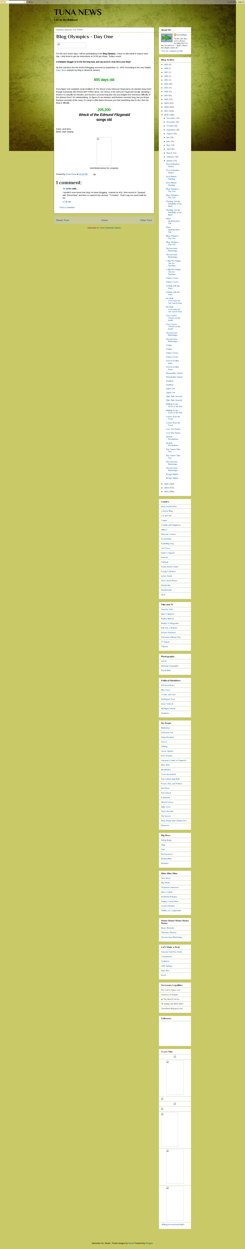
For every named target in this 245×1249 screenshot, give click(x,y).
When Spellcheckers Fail (173, 221)
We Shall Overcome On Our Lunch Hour (174, 300)
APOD (163, 661)
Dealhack (165, 961)
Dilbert (164, 529)
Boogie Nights (172, 474)
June (169, 141)
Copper (164, 520)
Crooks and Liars (168, 694)
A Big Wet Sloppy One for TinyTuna (173, 263)
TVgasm (164, 646)
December (171, 118)
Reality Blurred (167, 618)
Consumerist (166, 956)
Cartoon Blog (167, 511)
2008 (166, 107)
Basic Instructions (169, 506)
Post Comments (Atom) (110, 228)
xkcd (163, 594)
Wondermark (166, 590)
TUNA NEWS (78, 12)
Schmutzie (165, 797)
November (171, 122)
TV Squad (165, 642)
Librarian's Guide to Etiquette (173, 760)
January (170, 160)
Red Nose (165, 788)
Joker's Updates (167, 614)
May (169, 145)
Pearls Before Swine (169, 567)
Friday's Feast (172, 278)
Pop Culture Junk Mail (170, 779)
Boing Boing (166, 840)
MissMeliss (166, 769)
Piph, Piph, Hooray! (174, 396)
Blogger (149, 1243)
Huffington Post (168, 699)
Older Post (146, 220)
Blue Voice (165, 690)
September (171, 130)
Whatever (165, 825)
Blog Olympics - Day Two (173, 190)
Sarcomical (166, 793)
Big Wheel (165, 883)
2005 (166, 484)
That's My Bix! (167, 811)
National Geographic (170, 666)
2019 (166, 64)
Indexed (164, 557)
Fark (163, 849)
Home (104, 220)
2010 (166, 99)
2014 (166, 84)
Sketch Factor (167, 802)
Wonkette (165, 713)
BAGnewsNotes (168, 685)
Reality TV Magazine (170, 623)
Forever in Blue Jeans (172, 362)
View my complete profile (172, 51)
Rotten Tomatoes (168, 632)
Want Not (165, 970)
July (168, 137)
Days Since (61, 70)
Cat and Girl (166, 515)
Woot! (163, 975)
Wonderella (165, 585)
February (171, 157)
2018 (166, 68)
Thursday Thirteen (168, 932)
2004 (166, 488)
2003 (166, 491)
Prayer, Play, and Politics (171, 783)
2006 (166, 115)
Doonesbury (166, 539)
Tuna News (165, 878)
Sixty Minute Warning (171, 177)
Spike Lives (166, 807)
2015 (166, 80)
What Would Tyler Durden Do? (174, 821)
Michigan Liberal (168, 708)
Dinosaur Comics (168, 534)
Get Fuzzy (165, 548)
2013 (166, 88)
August (170, 133)
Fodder (169, 345)
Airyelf (131, 1243)
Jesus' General (167, 704)
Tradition (169, 381)
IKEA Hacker (166, 756)
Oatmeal (164, 562)
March (170, 153)
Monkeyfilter (166, 858)
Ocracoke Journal (168, 774)
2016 (166, 76)
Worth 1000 (166, 670)
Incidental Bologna (169, 897)
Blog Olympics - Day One (173, 237)
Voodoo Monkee (168, 906)
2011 (166, 95)
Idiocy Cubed (166, 892)
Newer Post (62, 220)
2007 (166, 111)
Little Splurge (166, 966)
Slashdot (164, 863)
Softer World (166, 576)
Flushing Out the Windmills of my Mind (174, 203)
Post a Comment (67, 207)
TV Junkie (67, 188)
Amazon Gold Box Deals (171, 952)
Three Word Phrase (169, 580)
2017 (166, 72)
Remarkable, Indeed (174, 373)
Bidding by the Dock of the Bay (174, 405)
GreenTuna (182, 35)
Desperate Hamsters (170, 887)
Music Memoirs (167, 928)
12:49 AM (67, 202)
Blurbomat (165, 728)
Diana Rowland (167, 737)
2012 (166, 91)
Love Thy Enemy (173, 429)
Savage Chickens (168, 571)
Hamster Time (167, 609)
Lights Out (170, 388)
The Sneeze (166, 816)
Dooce (164, 742)
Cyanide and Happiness (171, 525)
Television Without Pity (171, 637)
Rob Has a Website (169, 628)
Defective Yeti (167, 732)
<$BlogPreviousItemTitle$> (173, 1224)
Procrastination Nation (172, 165)
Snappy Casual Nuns (170, 901)
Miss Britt (165, 765)
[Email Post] (94, 174)
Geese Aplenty (167, 751)
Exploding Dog (167, 543)
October (170, 126)
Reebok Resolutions (172, 438)
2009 (166, 103)
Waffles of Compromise (171, 910)
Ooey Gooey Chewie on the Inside (173, 317)
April (169, 149)
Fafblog (164, 746)
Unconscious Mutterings (172, 249)
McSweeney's (167, 854)
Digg (163, 845)
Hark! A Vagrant (168, 553)
